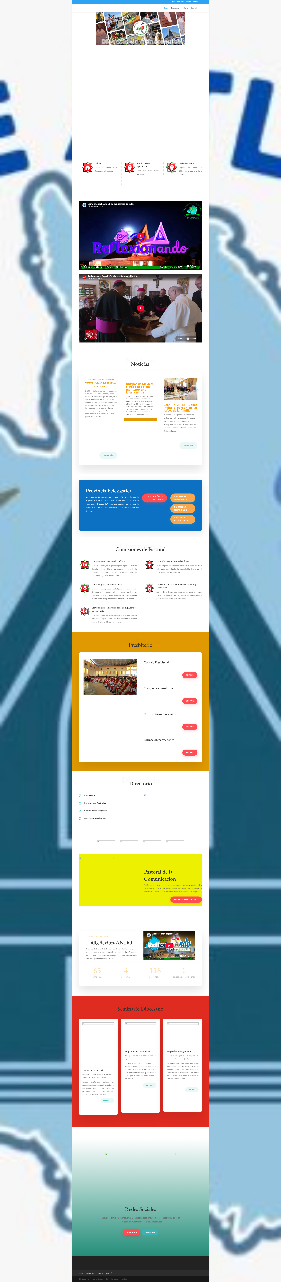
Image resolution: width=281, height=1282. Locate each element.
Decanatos (180, 2)
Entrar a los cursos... (186, 899)
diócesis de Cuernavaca (180, 498)
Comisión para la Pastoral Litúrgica (173, 561)
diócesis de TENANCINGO (180, 508)
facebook (150, 1232)
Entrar (190, 675)
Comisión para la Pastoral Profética (108, 561)
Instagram (131, 1232)
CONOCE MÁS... (108, 455)
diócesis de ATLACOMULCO (181, 519)
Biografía (196, 2)
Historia (188, 2)
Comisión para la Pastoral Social (107, 584)
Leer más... (107, 1100)
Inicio (173, 2)
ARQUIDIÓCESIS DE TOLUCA (155, 498)
